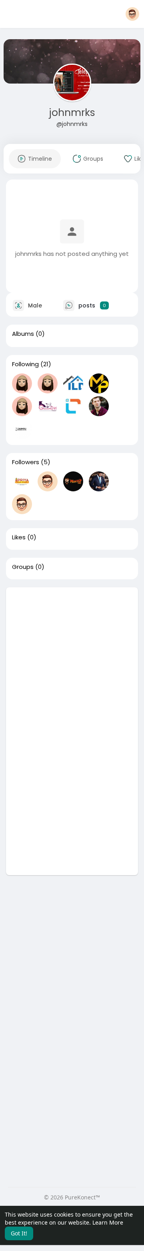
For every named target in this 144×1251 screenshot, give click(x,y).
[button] (132, 14)
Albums (23, 334)
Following (25, 364)
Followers (25, 462)
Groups (23, 567)
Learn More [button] (107, 1222)
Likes (19, 537)
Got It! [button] (19, 1233)
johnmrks (72, 113)
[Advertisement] (72, 659)
